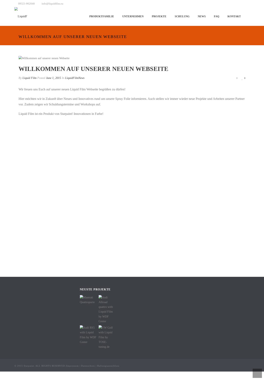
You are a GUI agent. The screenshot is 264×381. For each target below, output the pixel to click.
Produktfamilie (101, 16)
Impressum (72, 366)
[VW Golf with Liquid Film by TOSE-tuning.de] (112, 337)
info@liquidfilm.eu (52, 3)
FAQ (216, 16)
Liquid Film (29, 78)
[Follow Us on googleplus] (143, 289)
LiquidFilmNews (74, 78)
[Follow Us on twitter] (149, 289)
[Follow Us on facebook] (138, 289)
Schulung (182, 16)
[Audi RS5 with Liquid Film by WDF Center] (93, 335)
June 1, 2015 (53, 78)
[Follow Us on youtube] (154, 289)
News (202, 16)
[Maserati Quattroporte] (93, 300)
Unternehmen (133, 16)
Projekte (159, 16)
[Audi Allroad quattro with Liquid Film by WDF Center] (112, 309)
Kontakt (234, 16)
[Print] (220, 78)
